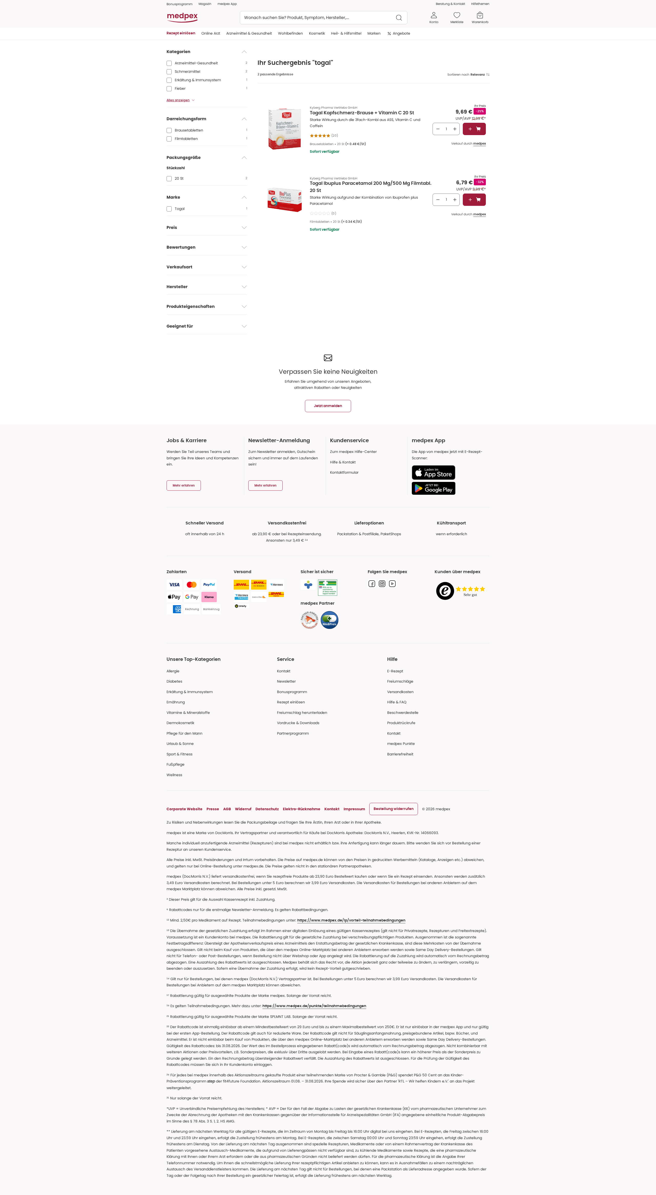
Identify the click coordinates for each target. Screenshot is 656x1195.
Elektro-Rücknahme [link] (301, 809)
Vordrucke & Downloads (298, 722)
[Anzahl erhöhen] (455, 129)
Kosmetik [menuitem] (317, 33)
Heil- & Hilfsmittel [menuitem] (346, 33)
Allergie (173, 671)
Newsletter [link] (286, 681)
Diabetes (174, 681)
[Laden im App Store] (448, 472)
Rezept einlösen (291, 702)
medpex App (227, 4)
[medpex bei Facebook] (372, 584)
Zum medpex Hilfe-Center (353, 451)
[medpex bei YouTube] (392, 584)
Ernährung (176, 702)
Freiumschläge (400, 681)
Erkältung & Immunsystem (190, 691)
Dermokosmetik (180, 722)
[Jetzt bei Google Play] (448, 488)
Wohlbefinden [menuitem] (290, 33)
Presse (213, 809)
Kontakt (283, 671)
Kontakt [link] (394, 733)
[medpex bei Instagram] (382, 584)
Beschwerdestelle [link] (402, 712)
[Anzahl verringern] (438, 129)
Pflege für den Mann (184, 733)
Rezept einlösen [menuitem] (181, 33)
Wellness (174, 774)
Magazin (205, 4)
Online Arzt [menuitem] (210, 33)
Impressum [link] (354, 809)
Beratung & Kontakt (450, 4)
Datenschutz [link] (267, 809)
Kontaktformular (344, 472)
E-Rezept (395, 671)
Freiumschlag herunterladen (302, 712)
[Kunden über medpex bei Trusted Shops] (462, 591)
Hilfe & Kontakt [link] (343, 462)
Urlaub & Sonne (180, 743)
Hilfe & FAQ (396, 702)
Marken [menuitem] (374, 33)
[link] (310, 620)
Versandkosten (400, 691)
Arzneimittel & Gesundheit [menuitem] (249, 33)
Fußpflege (175, 764)
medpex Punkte (401, 743)
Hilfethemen (480, 4)
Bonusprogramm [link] (179, 4)
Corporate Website (184, 809)
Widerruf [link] (243, 809)
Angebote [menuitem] (401, 33)
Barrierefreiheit (400, 754)
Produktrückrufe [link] (401, 722)
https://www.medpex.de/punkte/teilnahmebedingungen (314, 1006)
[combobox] (323, 17)
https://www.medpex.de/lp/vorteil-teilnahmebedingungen (351, 920)
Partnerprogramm (293, 733)
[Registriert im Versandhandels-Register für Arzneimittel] (327, 588)
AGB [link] (227, 809)
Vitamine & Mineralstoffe (188, 712)
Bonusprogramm (292, 691)
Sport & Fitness (179, 754)
